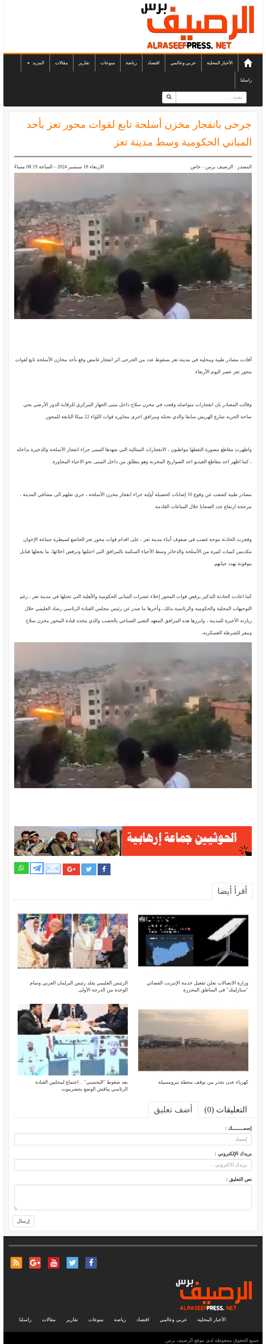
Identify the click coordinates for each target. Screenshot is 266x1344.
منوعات (107, 62)
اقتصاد (154, 62)
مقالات (61, 62)
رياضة (131, 62)
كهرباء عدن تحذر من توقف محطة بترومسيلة (203, 1082)
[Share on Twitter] (88, 869)
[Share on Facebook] (104, 869)
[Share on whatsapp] (21, 868)
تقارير (84, 62)
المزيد (38, 62)
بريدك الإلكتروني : (233, 1153)
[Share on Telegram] (37, 867)
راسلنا (246, 80)
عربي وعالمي (183, 62)
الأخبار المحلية (220, 62)
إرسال (23, 1221)
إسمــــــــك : (238, 1128)
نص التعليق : (239, 1179)
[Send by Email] (53, 868)
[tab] (232, 891)
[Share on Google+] (71, 869)
